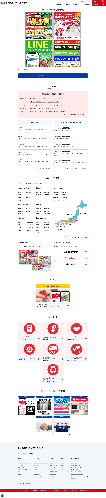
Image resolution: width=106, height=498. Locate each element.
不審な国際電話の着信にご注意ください (64, 146)
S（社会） (36, 469)
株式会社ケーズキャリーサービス (77, 478)
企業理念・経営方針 (53, 465)
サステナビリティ (38, 458)
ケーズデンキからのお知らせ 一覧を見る (75, 168)
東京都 (20, 222)
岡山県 (38, 227)
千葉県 (20, 230)
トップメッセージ (53, 460)
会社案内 (63, 458)
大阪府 (38, 208)
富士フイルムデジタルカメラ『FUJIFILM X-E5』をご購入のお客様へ (47, 111)
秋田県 (20, 200)
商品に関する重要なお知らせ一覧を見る (74, 114)
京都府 (38, 213)
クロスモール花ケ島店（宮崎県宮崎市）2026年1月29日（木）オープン (34, 162)
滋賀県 (46, 208)
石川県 (28, 208)
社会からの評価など (37, 476)
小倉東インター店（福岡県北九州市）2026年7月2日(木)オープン (34, 129)
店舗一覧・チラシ (21, 467)
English (88, 1)
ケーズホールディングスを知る (25, 453)
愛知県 (38, 192)
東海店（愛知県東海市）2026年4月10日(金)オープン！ (32, 154)
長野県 (20, 211)
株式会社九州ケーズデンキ (76, 471)
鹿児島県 (64, 197)
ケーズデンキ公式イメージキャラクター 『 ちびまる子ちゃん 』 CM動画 (71, 154)
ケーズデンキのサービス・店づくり (40, 463)
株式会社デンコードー (75, 460)
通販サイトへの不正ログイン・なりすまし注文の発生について (69, 162)
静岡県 (38, 194)
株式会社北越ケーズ (75, 465)
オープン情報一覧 (21, 465)
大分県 (64, 192)
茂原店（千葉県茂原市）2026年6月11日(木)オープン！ (31, 146)
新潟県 (20, 208)
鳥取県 (38, 222)
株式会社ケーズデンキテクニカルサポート (78, 476)
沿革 (62, 469)
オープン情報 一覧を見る (43, 168)
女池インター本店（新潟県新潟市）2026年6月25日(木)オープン (34, 138)
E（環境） (36, 467)
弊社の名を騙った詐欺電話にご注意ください (65, 138)
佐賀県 (55, 194)
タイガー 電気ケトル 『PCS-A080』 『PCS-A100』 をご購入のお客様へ (48, 105)
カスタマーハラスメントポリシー (68, 490)
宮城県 (29, 192)
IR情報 (51, 458)
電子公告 (51, 476)
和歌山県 (47, 213)
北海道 (20, 192)
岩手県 (20, 197)
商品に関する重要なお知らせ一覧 (24, 460)
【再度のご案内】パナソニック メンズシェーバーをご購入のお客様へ (47, 98)
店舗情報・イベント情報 (22, 469)
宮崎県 (64, 194)
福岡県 (56, 192)
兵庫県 (38, 211)
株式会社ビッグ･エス (75, 469)
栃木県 (30, 224)
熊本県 (56, 200)
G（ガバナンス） (37, 471)
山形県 (28, 194)
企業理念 (62, 463)
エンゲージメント (37, 465)
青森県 (20, 194)
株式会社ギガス (74, 463)
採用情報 (20, 483)
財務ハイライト (53, 469)
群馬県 (30, 227)
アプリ (19, 471)
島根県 (38, 224)
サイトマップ (20, 490)
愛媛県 (46, 227)
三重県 (46, 194)
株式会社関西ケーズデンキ (76, 467)
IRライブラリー (53, 467)
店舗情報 (20, 458)
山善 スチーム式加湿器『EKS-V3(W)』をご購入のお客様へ (44, 102)
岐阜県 (46, 192)
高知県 (46, 230)
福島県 (29, 197)
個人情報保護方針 (43, 490)
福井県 (28, 211)
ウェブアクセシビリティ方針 (54, 490)
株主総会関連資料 (53, 471)
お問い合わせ (29, 483)
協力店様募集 (34, 490)
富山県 (20, 213)
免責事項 (27, 490)
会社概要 (62, 465)
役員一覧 (62, 467)
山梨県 (29, 230)
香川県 (46, 224)
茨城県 (30, 222)
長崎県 (55, 197)
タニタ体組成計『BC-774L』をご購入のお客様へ (42, 108)
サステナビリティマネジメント (39, 460)
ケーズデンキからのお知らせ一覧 (24, 463)
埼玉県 (20, 227)
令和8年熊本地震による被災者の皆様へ (64, 130)
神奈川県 (21, 224)
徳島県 (46, 222)
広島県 (38, 230)
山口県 (38, 232)
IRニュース (52, 463)
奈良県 (46, 211)
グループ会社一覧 (64, 471)
